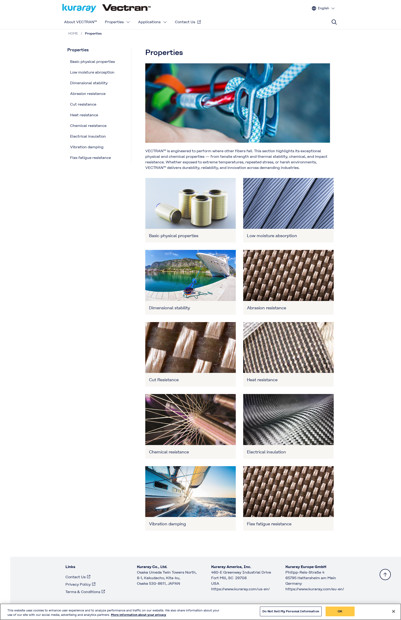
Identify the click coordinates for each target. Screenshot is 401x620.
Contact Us (185, 22)
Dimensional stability (89, 83)
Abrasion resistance (88, 93)
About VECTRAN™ (80, 22)
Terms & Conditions (82, 592)
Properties (114, 22)
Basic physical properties (92, 61)
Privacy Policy (78, 584)
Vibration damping (86, 147)
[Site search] (334, 22)
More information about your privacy (138, 615)
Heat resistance (84, 115)
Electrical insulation (88, 136)
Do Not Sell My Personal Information (290, 611)
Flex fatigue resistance (90, 157)
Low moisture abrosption (92, 72)
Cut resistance (83, 104)
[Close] (393, 611)
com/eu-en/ (314, 589)
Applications (149, 22)
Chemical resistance (88, 125)
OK (340, 611)
